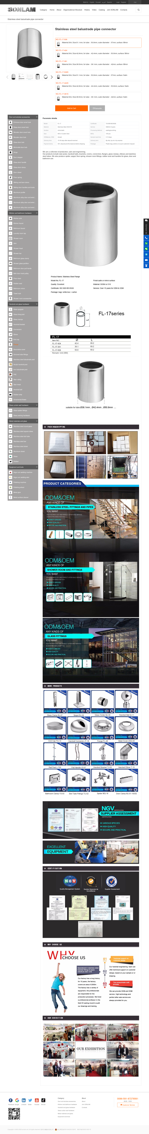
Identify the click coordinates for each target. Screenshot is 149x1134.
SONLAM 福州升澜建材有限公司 (22, 10)
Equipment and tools (16, 467)
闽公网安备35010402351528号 (66, 1129)
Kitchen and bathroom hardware (20, 213)
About (83, 1101)
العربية (104, 2)
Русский (98, 2)
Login (118, 2)
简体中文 (85, 2)
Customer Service (128, 1105)
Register (123, 2)
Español (109, 2)
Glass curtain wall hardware (18, 405)
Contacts (84, 1107)
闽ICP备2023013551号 (84, 1129)
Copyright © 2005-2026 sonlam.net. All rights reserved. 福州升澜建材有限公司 (31, 1129)
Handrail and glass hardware (19, 304)
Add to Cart (71, 108)
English (92, 2)
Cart (135, 2)
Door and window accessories (19, 117)
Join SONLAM (86, 1104)
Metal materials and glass (18, 421)
